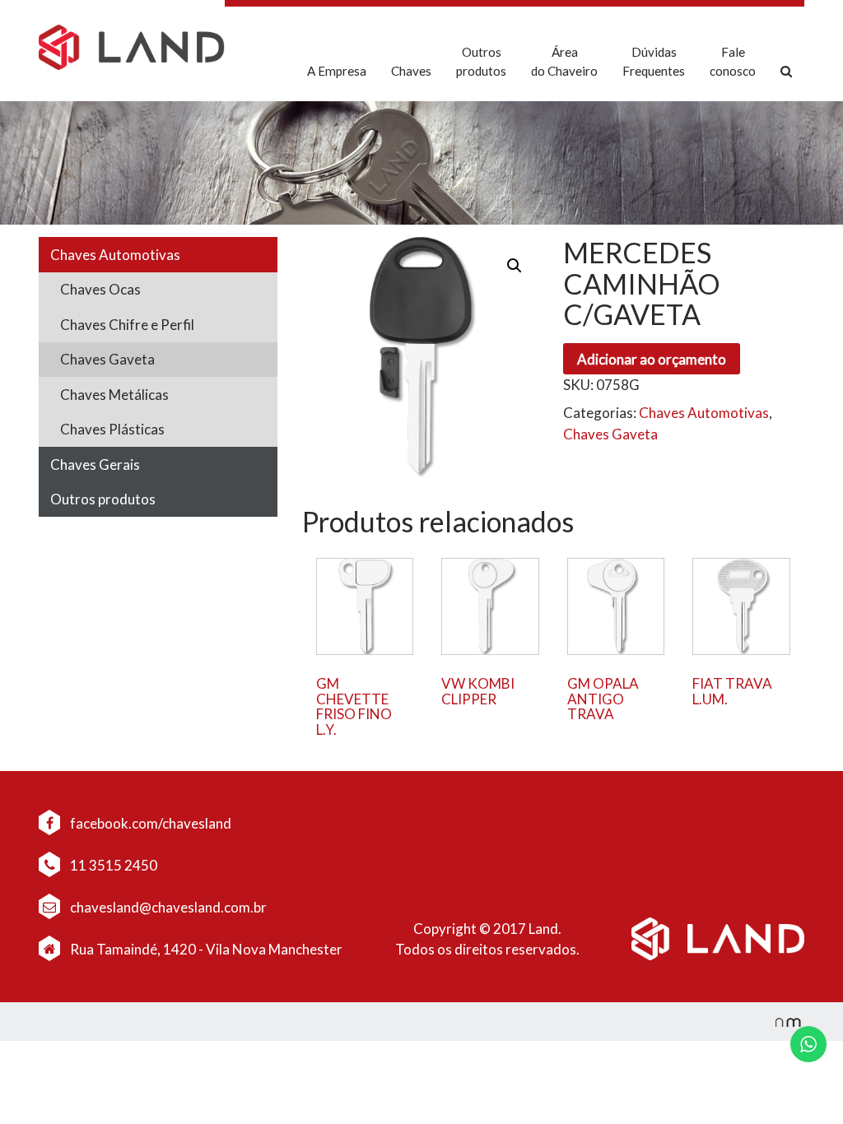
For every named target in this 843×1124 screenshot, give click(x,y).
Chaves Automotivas (115, 254)
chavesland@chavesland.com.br (167, 907)
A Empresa (336, 70)
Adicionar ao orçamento (651, 359)
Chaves (411, 70)
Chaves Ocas (100, 289)
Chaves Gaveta (107, 359)
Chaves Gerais (95, 464)
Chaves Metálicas (114, 394)
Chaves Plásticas (112, 429)
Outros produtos (481, 61)
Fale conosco (733, 61)
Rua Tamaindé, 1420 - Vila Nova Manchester (206, 949)
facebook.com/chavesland (149, 823)
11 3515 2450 (112, 865)
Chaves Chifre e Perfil (127, 324)
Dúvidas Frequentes (653, 61)
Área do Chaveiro (564, 61)
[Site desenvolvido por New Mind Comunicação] (779, 1021)
